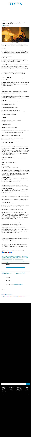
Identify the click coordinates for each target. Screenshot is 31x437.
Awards (12, 388)
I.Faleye (3, 25)
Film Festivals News (19, 388)
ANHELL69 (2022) (10, 256)
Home (27, 388)
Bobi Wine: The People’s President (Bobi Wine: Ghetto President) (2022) (10, 257)
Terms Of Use (27, 391)
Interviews (11, 391)
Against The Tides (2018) (4, 256)
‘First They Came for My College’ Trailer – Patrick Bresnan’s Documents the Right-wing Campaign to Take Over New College (14, 296)
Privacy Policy (27, 390)
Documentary (4, 389)
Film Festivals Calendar (19, 390)
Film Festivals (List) (19, 389)
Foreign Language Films (4, 390)
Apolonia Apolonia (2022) (25, 256)
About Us (27, 389)
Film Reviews (11, 389)
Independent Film (4, 391)
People (12, 392)
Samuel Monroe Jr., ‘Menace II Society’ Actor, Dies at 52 (7, 294)
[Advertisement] (15, 12)
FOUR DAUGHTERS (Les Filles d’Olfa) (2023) (23, 257)
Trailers (12, 390)
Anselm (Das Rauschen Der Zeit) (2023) (16, 256)
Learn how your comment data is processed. (18, 284)
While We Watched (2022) (5, 262)
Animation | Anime (4, 388)
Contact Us (27, 392)
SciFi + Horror (4, 392)
